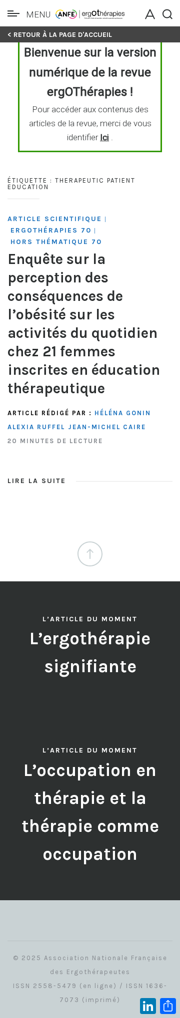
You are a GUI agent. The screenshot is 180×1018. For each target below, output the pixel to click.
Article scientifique (55, 219)
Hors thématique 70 (56, 242)
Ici (104, 137)
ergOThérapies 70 (51, 230)
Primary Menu (16, 13)
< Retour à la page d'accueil (60, 34)
